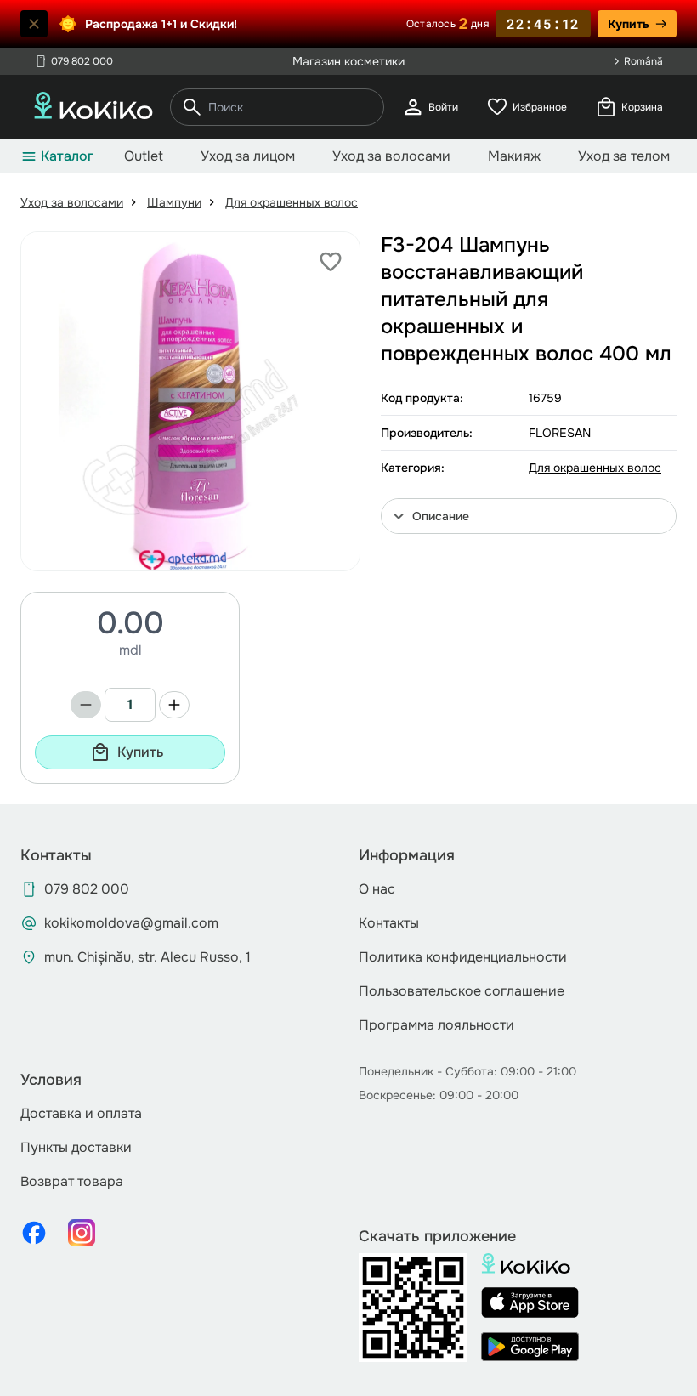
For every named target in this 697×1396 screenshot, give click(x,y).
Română (643, 61)
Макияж (514, 156)
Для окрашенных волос (291, 202)
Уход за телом (624, 156)
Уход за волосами (391, 156)
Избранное (526, 107)
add (174, 705)
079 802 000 (73, 61)
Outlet (143, 156)
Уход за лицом (248, 156)
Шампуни (174, 202)
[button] (529, 516)
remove (86, 705)
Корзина (628, 107)
